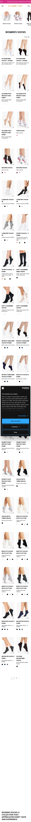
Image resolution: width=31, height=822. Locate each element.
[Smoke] (7, 629)
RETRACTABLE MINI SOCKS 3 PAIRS (8, 342)
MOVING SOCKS (7, 168)
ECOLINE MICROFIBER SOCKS (20, 658)
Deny (15, 432)
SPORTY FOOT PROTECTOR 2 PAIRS (6, 444)
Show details (22, 415)
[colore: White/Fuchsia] (17, 135)
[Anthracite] (27, 524)
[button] (28, 6)
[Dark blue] (7, 347)
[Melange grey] (7, 206)
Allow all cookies (15, 421)
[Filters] (26, 36)
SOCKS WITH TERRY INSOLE (21, 480)
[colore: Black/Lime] (19, 242)
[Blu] (5, 629)
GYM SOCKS (20, 131)
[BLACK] (5, 206)
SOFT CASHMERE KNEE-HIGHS (22, 271)
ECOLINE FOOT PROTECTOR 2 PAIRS (6, 96)
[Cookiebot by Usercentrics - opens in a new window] (22, 388)
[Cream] (17, 524)
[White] (22, 242)
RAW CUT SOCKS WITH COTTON (22, 517)
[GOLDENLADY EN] (15, 6)
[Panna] (5, 314)
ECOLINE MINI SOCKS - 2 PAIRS (7, 60)
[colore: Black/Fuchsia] (2, 172)
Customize (14, 426)
